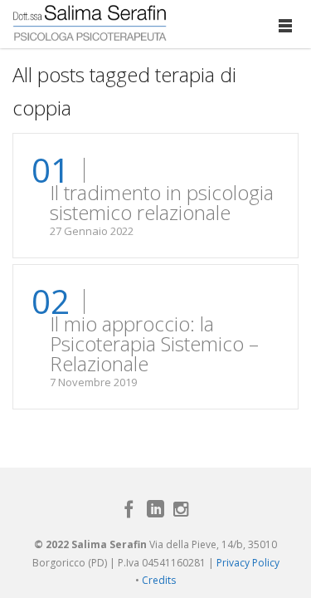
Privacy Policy (247, 563)
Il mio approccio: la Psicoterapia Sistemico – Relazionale (154, 343)
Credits (159, 580)
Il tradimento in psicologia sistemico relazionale (162, 202)
